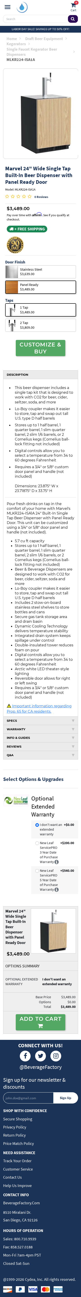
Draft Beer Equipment (44, 38)
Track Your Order (17, 1160)
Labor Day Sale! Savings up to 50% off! (40, 29)
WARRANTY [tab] (16, 729)
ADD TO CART (40, 1018)
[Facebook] (25, 1056)
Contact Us (12, 1177)
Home (12, 38)
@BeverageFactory (41, 1066)
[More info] (56, 861)
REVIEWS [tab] (14, 746)
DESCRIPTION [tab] (17, 374)
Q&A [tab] (10, 755)
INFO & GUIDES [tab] (18, 738)
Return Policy (14, 1135)
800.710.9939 (24, 1238)
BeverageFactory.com (21, 1202)
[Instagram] (55, 1056)
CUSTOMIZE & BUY (40, 348)
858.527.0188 (21, 1247)
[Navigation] (7, 7)
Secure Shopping (17, 1119)
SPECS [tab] (12, 720)
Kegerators (16, 43)
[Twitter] (40, 1056)
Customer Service (18, 1169)
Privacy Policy (14, 1127)
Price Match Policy (18, 1143)
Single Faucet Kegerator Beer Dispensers (32, 52)
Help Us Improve (17, 1185)
